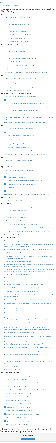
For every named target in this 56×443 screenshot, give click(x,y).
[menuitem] (1, 3)
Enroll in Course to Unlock (28, 439)
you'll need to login (34, 437)
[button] (1, 1)
